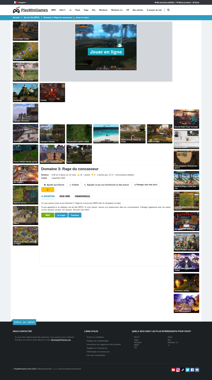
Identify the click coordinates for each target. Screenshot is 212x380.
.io (70, 10)
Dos (93, 10)
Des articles (138, 10)
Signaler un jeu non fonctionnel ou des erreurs (107, 184)
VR (127, 10)
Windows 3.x (117, 10)
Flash (77, 10)
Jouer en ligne (106, 51)
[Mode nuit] (47, 189)
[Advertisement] (119, 103)
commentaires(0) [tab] (82, 196)
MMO (53, 10)
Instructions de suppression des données (104, 344)
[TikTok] (182, 370)
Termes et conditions (95, 337)
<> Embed (74, 184)
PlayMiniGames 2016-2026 (25, 369)
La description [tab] (48, 196)
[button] (168, 10)
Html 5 (62, 10)
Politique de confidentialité (97, 341)
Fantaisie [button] (75, 215)
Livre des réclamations (96, 355)
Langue (21, 2)
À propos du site (154, 10)
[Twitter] (187, 370)
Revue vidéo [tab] (65, 196)
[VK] (196, 370)
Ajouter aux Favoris (55, 184)
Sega (86, 10)
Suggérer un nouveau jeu (97, 348)
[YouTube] (173, 370)
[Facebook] (192, 370)
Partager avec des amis (146, 184)
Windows (103, 10)
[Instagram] (177, 370)
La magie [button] (61, 215)
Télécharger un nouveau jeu (98, 352)
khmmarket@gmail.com (61, 340)
